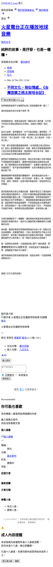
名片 (9, 75)
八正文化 (24, 349)
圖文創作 (25, 62)
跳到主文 (6, 42)
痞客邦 (17, 338)
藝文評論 (24, 346)
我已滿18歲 (7, 561)
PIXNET (13, 519)
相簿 (9, 68)
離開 (17, 561)
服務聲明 (32, 522)
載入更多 (6, 360)
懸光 (3, 321)
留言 (24, 338)
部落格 (10, 71)
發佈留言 (6, 379)
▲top (3, 355)
